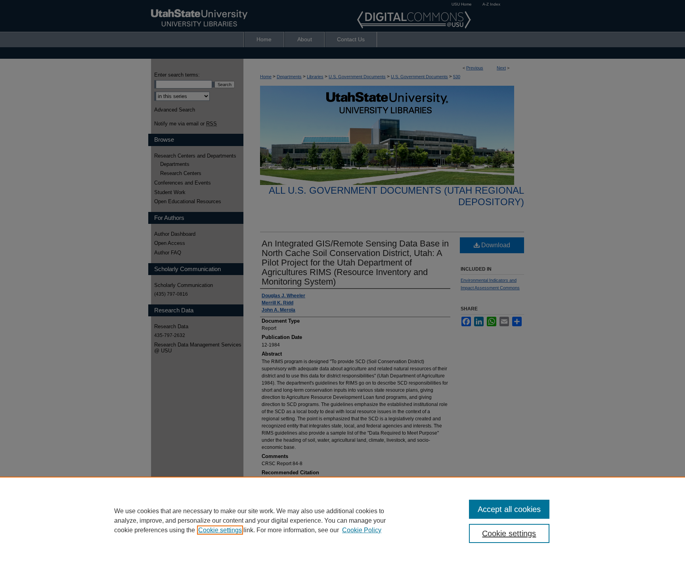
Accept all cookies (509, 509)
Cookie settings (220, 530)
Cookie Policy (361, 530)
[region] (342, 520)
